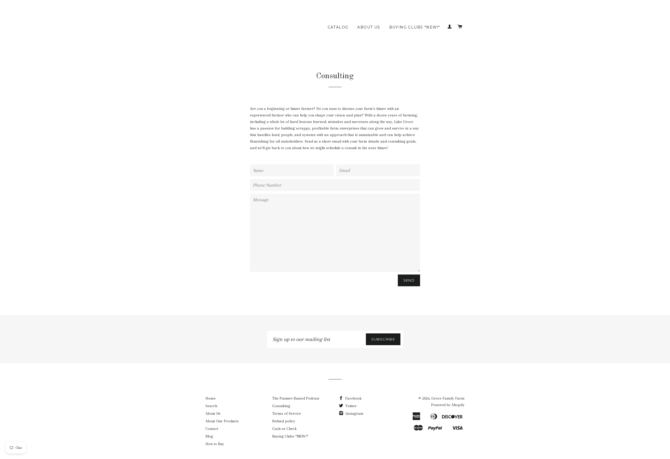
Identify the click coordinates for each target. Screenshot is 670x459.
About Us (368, 27)
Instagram (354, 413)
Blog (209, 436)
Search (211, 406)
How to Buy (214, 443)
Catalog (338, 27)
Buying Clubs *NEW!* (414, 27)
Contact (211, 428)
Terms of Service (286, 413)
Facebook (353, 398)
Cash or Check (284, 428)
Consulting (281, 406)
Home (210, 398)
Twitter (350, 406)
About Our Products (222, 421)
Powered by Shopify (448, 404)
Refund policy (283, 421)
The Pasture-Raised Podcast (295, 398)
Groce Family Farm (448, 398)
